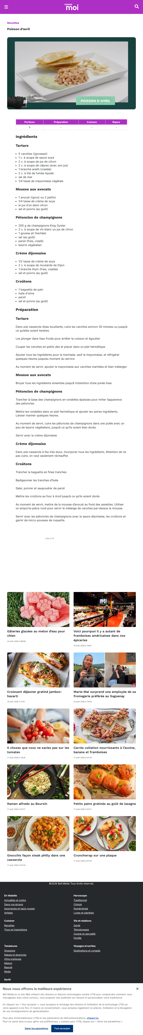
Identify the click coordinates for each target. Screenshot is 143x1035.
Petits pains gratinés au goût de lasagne (105, 804)
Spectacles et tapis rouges (19, 908)
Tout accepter (62, 1028)
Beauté (8, 967)
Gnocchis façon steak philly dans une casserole (36, 857)
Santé (77, 925)
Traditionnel (80, 900)
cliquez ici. (93, 1018)
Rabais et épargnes (15, 954)
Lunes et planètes (84, 912)
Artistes (8, 912)
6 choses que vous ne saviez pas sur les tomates (38, 750)
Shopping (9, 950)
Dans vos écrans (13, 904)
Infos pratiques (12, 958)
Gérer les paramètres (36, 1028)
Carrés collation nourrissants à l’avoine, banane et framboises (104, 750)
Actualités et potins (15, 900)
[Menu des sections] (6, 6)
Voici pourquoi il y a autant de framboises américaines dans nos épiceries (99, 635)
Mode (7, 971)
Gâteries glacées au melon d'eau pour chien (36, 633)
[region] (71, 1009)
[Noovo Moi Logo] (71, 7)
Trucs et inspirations (15, 929)
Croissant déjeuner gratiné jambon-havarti (34, 694)
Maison (8, 963)
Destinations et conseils (87, 950)
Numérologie (81, 908)
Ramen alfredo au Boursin (27, 804)
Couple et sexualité (84, 933)
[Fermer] (137, 989)
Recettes (13, 23)
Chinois (78, 904)
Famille (77, 937)
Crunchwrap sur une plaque (95, 855)
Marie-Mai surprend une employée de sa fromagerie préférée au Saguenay (105, 694)
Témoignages (81, 929)
